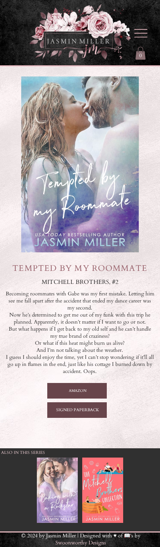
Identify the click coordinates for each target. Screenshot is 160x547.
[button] (140, 53)
